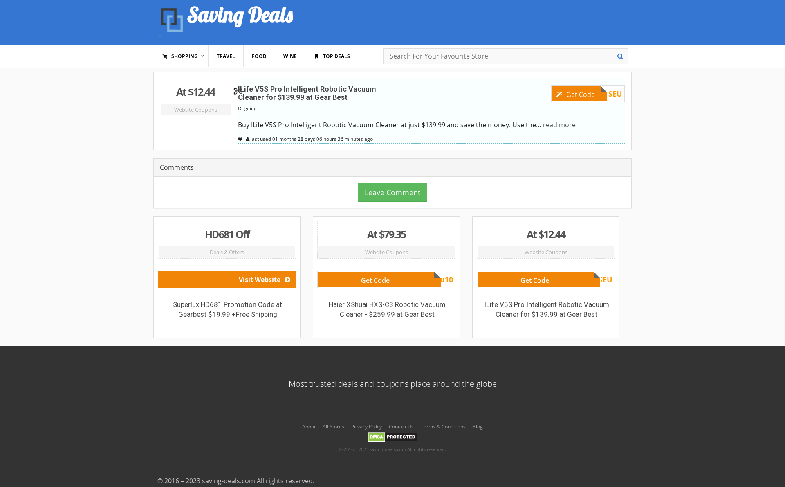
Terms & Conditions (443, 426)
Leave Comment (392, 192)
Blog (478, 426)
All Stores (333, 426)
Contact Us (401, 426)
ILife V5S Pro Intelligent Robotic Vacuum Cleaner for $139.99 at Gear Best (307, 93)
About (309, 426)
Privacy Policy (366, 426)
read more (559, 124)
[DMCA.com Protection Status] (392, 438)
